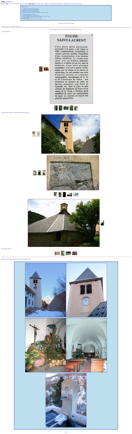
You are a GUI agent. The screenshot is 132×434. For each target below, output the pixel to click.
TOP (66, 432)
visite (46, 3)
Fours (72, 23)
